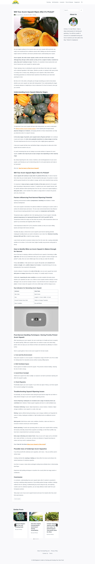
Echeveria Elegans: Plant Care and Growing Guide (20, 525)
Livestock (62, 2)
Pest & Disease (69, 2)
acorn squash (17, 498)
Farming (49, 2)
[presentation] (20, 516)
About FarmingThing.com (43, 550)
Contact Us (45, 553)
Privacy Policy (54, 550)
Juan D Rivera (20, 14)
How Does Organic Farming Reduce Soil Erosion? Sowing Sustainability (36, 527)
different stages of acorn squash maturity (26, 128)
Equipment (77, 2)
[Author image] (15, 15)
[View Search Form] (82, 2)
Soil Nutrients (55, 2)
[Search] (81, 10)
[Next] (57, 525)
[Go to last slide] (15, 525)
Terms (50, 553)
